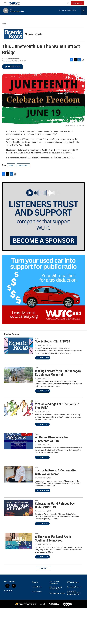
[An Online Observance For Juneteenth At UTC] (18, 441)
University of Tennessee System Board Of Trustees (73, 592)
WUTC (11, 591)
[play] (6, 10)
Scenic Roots (23, 165)
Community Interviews (74, 587)
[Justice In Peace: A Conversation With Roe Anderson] (18, 474)
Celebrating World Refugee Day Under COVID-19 (55, 505)
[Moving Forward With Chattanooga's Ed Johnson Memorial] (18, 375)
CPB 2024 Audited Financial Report (56, 588)
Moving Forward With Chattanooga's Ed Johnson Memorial (58, 372)
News (4, 23)
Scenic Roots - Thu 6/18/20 (52, 341)
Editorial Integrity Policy (57, 593)
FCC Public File (37, 592)
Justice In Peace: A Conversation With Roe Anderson (56, 472)
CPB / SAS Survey (73, 582)
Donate (78, 3)
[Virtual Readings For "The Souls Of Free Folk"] (18, 408)
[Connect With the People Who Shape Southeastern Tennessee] (43, 216)
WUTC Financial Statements (55, 582)
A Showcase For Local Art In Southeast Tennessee (53, 538)
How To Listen (36, 587)
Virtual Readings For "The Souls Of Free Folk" (57, 406)
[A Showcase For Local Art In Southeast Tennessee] (18, 541)
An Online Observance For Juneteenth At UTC (51, 439)
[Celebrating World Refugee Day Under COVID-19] (18, 508)
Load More (43, 568)
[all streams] (84, 10)
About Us (35, 582)
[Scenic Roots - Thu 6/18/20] (18, 345)
